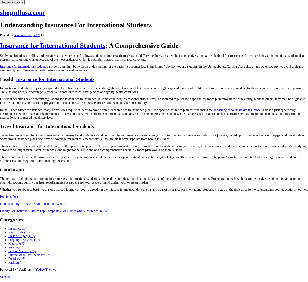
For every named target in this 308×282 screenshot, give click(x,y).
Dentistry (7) (16, 258)
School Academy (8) (22, 251)
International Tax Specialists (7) (29, 255)
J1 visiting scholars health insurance (237, 110)
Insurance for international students (23, 66)
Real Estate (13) (19, 232)
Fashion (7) (15, 262)
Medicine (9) (16, 243)
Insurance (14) (17, 228)
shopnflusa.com (22, 12)
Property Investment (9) (24, 240)
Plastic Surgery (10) (21, 236)
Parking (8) (15, 247)
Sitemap (5, 276)
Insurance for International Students (52, 45)
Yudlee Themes (45, 269)
